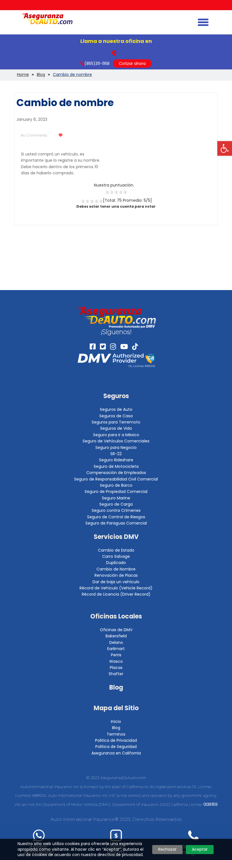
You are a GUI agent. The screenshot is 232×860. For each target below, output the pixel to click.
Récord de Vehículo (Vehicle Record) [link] (116, 588)
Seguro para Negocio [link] (116, 447)
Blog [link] (116, 687)
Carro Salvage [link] (116, 556)
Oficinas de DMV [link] (116, 630)
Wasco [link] (116, 661)
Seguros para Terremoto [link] (116, 422)
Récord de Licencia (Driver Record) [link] (116, 594)
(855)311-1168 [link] (96, 63)
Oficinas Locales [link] (116, 616)
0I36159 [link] (210, 804)
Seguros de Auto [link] (116, 409)
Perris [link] (116, 655)
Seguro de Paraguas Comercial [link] (116, 523)
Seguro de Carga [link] (116, 504)
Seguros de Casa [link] (116, 416)
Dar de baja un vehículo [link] (116, 582)
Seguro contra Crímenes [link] (116, 510)
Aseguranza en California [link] (116, 753)
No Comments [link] (34, 135)
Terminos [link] (116, 734)
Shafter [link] (116, 674)
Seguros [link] (116, 396)
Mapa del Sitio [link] (116, 708)
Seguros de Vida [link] (116, 428)
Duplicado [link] (116, 562)
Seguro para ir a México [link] (116, 435)
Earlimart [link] (116, 648)
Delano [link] (116, 642)
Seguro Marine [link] (116, 498)
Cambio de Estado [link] (116, 550)
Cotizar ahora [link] (132, 63)
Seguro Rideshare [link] (116, 460)
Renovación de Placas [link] (116, 575)
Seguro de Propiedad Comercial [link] (116, 491)
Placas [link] (116, 667)
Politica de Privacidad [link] (116, 740)
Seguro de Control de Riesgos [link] (116, 517)
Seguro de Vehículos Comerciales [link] (116, 441)
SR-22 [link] (116, 454)
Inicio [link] (116, 721)
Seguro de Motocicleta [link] (116, 466)
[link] (224, 148)
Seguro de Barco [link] (116, 485)
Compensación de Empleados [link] (116, 472)
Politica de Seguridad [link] (116, 746)
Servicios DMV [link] (116, 536)
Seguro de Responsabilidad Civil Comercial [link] (116, 479)
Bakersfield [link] (116, 636)
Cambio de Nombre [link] (116, 569)
